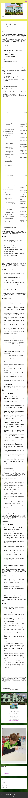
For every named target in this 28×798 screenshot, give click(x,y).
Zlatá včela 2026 (14, 761)
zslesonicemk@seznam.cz (14, 720)
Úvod (3, 16)
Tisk (14, 794)
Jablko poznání (6, 773)
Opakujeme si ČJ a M (7, 770)
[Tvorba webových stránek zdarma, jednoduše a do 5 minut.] (10, 794)
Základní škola (9, 16)
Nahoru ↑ (16, 796)
